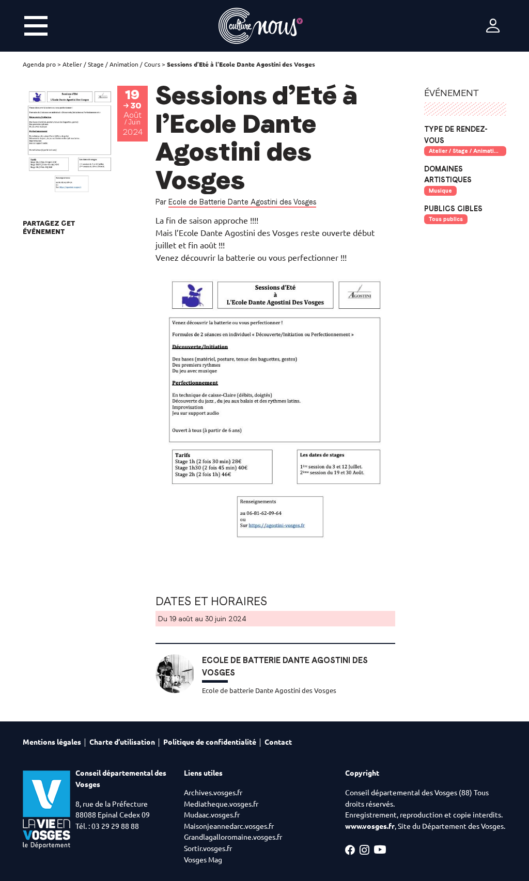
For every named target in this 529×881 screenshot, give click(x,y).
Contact (278, 742)
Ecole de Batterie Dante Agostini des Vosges (242, 202)
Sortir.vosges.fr (208, 848)
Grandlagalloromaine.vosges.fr (233, 837)
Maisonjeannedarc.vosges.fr (229, 826)
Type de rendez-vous (456, 134)
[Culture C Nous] (261, 25)
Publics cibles (453, 208)
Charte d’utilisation (122, 742)
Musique (440, 190)
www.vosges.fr (370, 826)
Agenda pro (39, 64)
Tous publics (446, 219)
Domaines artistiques (448, 174)
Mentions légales (52, 742)
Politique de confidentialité (209, 742)
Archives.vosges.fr (213, 793)
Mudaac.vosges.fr (212, 815)
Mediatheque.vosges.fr (221, 804)
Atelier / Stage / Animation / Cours (111, 64)
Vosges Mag (203, 860)
